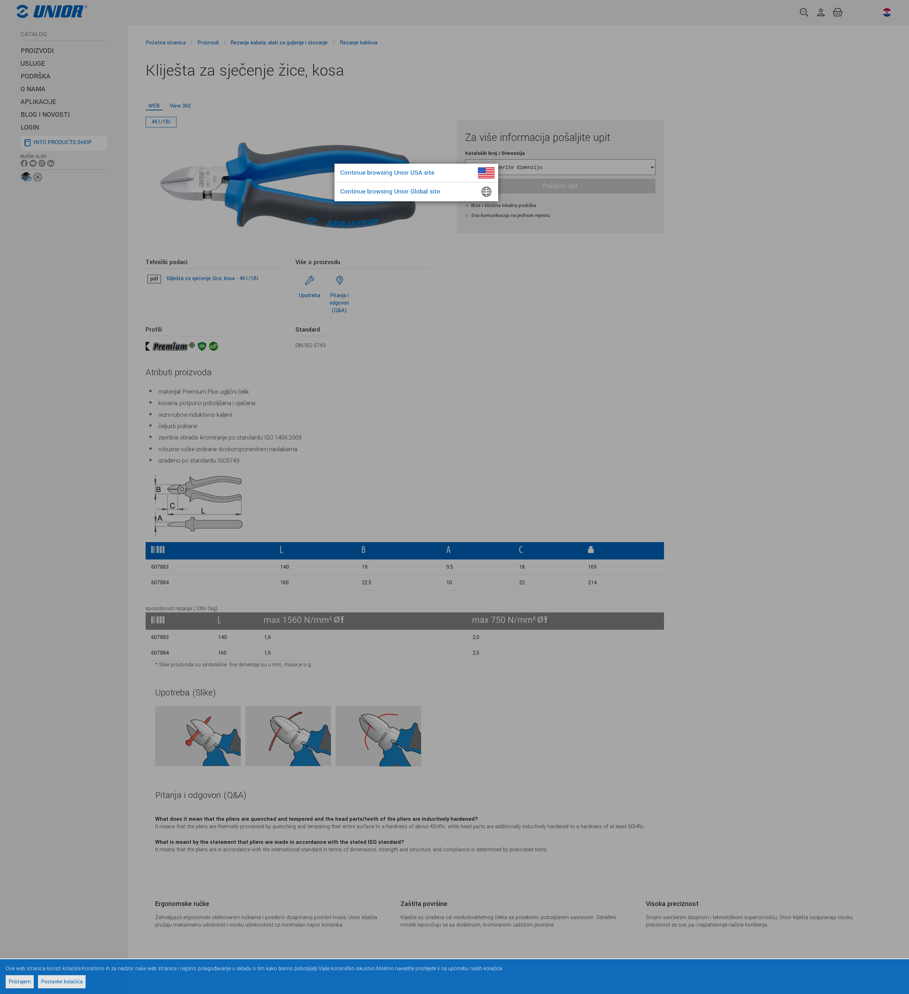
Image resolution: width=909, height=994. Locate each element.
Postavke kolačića (62, 981)
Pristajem (20, 981)
